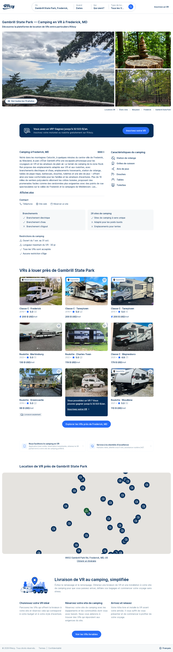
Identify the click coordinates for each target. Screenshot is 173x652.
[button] (53, 6)
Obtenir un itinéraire (86, 561)
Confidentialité (54, 648)
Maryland (135, 110)
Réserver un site (61, 204)
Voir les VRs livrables (86, 634)
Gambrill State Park (163, 110)
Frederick (147, 110)
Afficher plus (27, 192)
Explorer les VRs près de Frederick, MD (86, 424)
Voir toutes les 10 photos (22, 101)
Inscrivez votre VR (136, 130)
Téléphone (28, 204)
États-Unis (123, 110)
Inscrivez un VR (161, 7)
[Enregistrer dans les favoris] (59, 280)
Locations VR (110, 110)
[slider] (29, 311)
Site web (43, 204)
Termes (42, 648)
